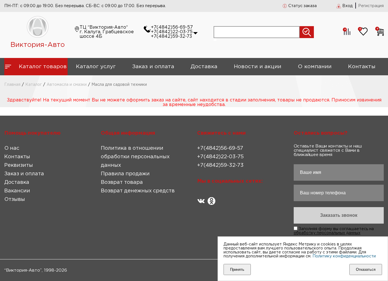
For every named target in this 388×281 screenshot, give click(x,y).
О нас (11, 148)
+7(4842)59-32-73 (171, 36)
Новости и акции (257, 66)
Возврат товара (122, 182)
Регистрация (371, 6)
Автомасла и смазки (67, 84)
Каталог (33, 84)
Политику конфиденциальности (344, 256)
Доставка (204, 66)
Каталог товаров (43, 66)
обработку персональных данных (327, 233)
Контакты (362, 66)
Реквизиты (18, 165)
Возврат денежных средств (138, 191)
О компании (314, 66)
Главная (12, 84)
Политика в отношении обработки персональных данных (135, 157)
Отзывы (14, 199)
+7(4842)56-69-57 (172, 27)
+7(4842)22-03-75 (172, 32)
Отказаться (366, 269)
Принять (237, 269)
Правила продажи (125, 174)
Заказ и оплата (153, 66)
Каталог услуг (96, 66)
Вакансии (17, 191)
